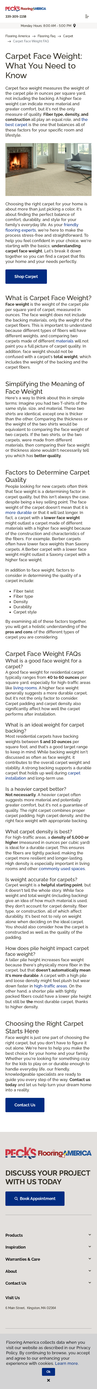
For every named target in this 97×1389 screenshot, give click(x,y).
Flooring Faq (46, 36)
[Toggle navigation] (87, 16)
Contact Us (24, 1105)
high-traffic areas (50, 986)
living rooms (25, 688)
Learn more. (67, 1363)
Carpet (68, 36)
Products (14, 1235)
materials (65, 341)
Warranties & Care (22, 1259)
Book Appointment (37, 1198)
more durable (18, 512)
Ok (48, 1372)
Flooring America (17, 36)
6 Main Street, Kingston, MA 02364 (30, 1308)
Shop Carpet (26, 276)
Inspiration (15, 1247)
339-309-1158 (15, 16)
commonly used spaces (62, 868)
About (11, 1271)
